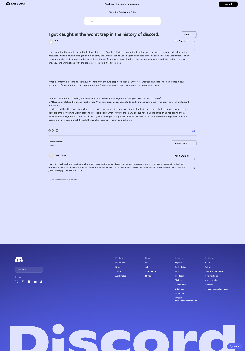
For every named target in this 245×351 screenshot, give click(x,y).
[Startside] (15, 4)
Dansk (21, 269)
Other (134, 12)
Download (120, 263)
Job (147, 267)
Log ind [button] (228, 4)
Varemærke (150, 271)
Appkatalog (120, 276)
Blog (177, 271)
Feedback (109, 4)
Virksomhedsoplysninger (216, 289)
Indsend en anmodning (127, 4)
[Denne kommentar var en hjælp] (194, 155)
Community (180, 285)
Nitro (117, 267)
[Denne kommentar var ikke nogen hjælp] (194, 163)
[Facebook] (49, 130)
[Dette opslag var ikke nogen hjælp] (194, 49)
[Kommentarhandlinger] (194, 167)
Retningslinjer (211, 276)
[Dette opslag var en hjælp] (194, 41)
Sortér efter (180, 143)
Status (118, 271)
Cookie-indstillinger (214, 271)
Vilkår (207, 263)
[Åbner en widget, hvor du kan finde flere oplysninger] (234, 346)
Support (179, 263)
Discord (112, 12)
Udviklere (179, 289)
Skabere (179, 280)
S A (56, 41)
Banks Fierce (60, 155)
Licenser (209, 285)
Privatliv (209, 267)
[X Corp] (53, 130)
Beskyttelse (180, 267)
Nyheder (149, 276)
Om (147, 263)
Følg (186, 34)
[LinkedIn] (57, 130)
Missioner (179, 293)
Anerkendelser (212, 280)
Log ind (51, 180)
